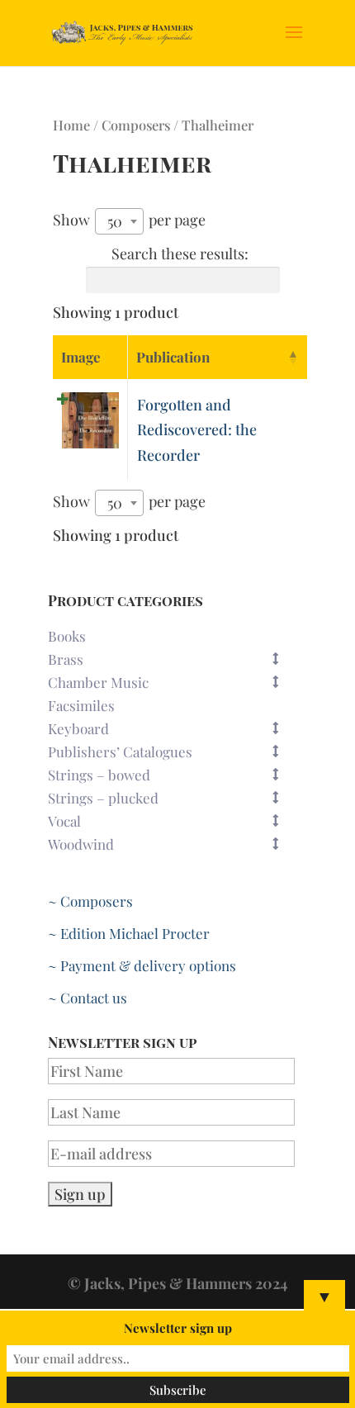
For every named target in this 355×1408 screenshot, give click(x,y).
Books (67, 636)
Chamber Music (98, 682)
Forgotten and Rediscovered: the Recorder (197, 430)
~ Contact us (87, 997)
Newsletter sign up (178, 1328)
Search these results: (179, 253)
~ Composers (90, 901)
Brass (65, 659)
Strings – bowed (99, 775)
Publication (173, 357)
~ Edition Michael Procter (129, 933)
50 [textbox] (114, 221)
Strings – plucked (103, 798)
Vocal (64, 821)
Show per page (129, 220)
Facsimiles (81, 705)
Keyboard (78, 728)
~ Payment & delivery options (142, 965)
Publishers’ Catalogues (120, 751)
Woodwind (81, 844)
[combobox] (119, 221)
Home (71, 125)
